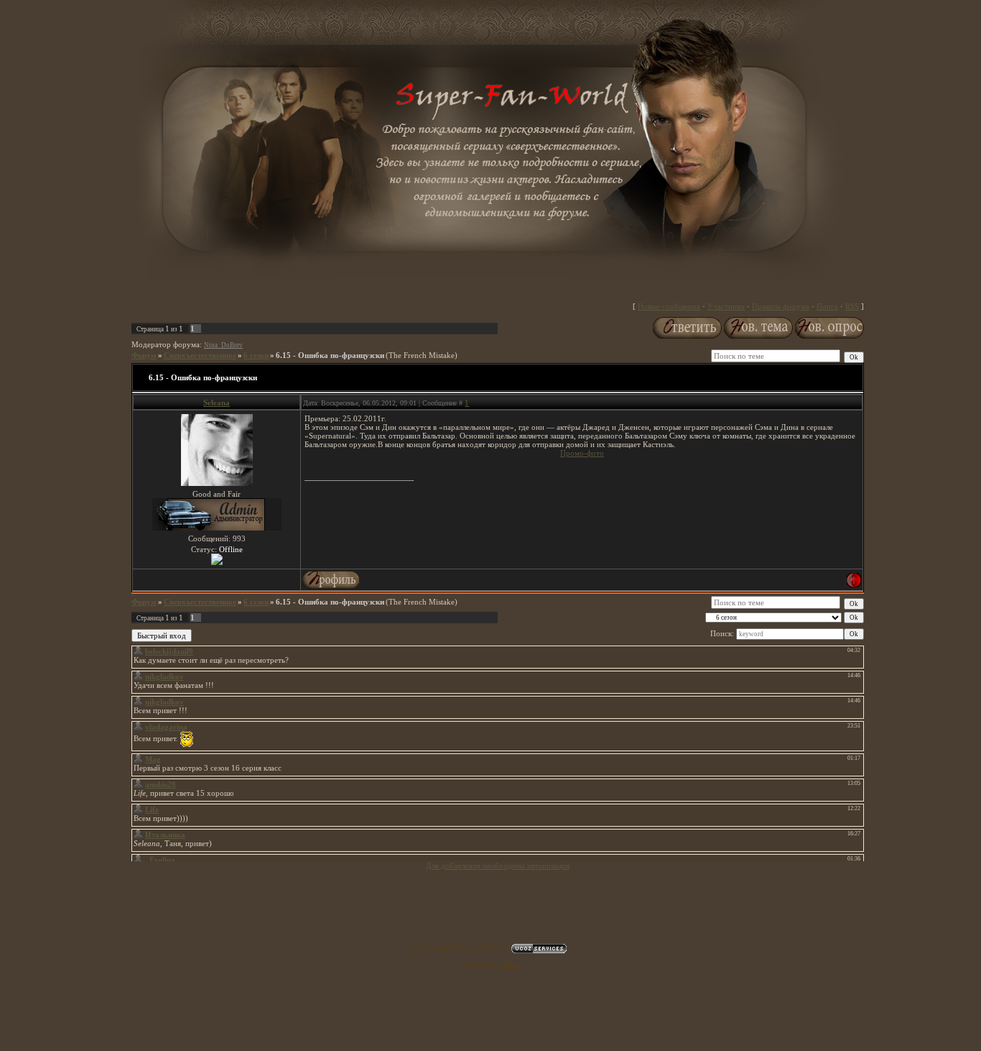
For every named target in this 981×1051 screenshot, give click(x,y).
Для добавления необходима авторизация (497, 865)
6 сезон (256, 355)
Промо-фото (582, 453)
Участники (726, 306)
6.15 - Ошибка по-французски (330, 355)
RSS (852, 306)
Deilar (508, 964)
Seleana (216, 402)
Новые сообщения (669, 306)
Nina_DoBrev (223, 345)
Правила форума (780, 306)
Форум (144, 355)
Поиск (827, 306)
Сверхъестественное (200, 355)
